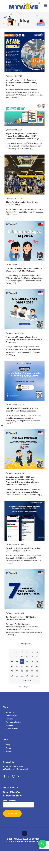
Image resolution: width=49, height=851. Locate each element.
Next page (23, 686)
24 (37, 666)
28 (27, 671)
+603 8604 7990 (16, 766)
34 (27, 676)
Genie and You (12, 728)
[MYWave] (24, 5)
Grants (9, 751)
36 (37, 676)
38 (19, 680)
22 (27, 666)
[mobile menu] (45, 5)
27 (22, 671)
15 (22, 661)
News (8, 748)
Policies (9, 719)
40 (29, 680)
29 (32, 671)
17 (32, 661)
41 (35, 680)
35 (32, 676)
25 (12, 671)
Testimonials (11, 715)
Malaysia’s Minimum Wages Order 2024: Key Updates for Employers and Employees (24, 339)
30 (37, 671)
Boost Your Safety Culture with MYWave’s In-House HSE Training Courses (21, 82)
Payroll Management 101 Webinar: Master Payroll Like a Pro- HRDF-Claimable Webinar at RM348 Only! (22, 136)
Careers (9, 725)
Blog (8, 745)
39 (24, 680)
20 (17, 666)
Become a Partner (14, 722)
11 (32, 657)
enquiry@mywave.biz (19, 769)
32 (17, 676)
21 (22, 666)
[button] (42, 844)
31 (12, 676)
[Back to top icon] (24, 833)
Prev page (25, 643)
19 (12, 666)
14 (17, 661)
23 (32, 666)
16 (27, 661)
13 (12, 661)
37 (14, 680)
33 (22, 676)
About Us (10, 712)
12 (37, 657)
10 (27, 657)
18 (37, 661)
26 (17, 671)
